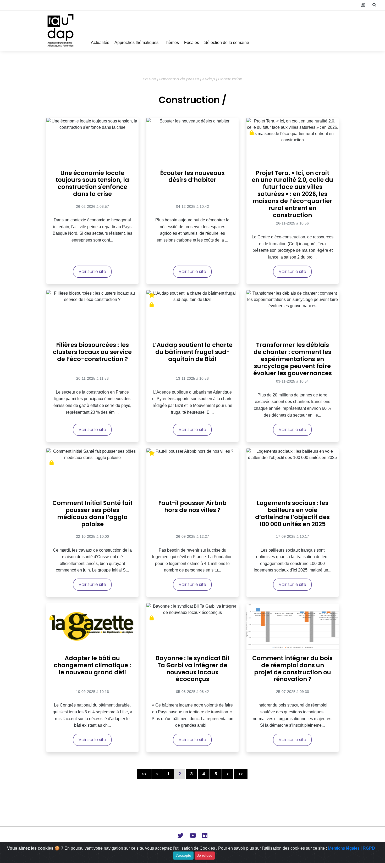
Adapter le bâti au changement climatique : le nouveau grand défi (92, 665)
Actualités (100, 42)
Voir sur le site (92, 271)
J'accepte (183, 855)
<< (144, 774)
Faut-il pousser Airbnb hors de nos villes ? (192, 507)
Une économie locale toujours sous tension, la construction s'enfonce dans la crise (92, 184)
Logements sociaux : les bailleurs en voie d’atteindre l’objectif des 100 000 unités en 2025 (292, 514)
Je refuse (204, 855)
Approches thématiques (136, 42)
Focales (191, 42)
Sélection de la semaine (226, 42)
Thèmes (171, 42)
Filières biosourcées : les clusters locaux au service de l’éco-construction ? (92, 352)
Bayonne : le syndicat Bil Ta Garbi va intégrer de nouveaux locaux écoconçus (192, 669)
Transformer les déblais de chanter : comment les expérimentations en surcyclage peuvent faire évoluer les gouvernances (292, 357)
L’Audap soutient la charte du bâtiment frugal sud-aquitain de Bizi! (192, 352)
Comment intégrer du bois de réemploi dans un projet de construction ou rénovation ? (292, 669)
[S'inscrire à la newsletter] (363, 5)
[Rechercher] (374, 5)
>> (240, 774)
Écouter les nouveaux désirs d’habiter (192, 177)
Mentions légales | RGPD (351, 848)
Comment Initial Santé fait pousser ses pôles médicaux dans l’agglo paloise (92, 514)
